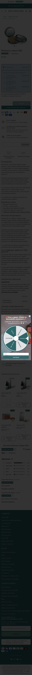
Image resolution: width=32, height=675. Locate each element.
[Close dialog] (29, 316)
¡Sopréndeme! (16, 357)
